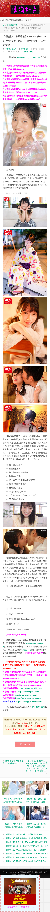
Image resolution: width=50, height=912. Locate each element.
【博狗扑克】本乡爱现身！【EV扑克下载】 (13, 762)
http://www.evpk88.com (31, 688)
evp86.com (26, 649)
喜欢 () (26, 744)
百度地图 (38, 872)
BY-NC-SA (22, 722)
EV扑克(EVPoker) (18, 634)
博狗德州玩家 (12, 25)
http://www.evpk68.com (28, 691)
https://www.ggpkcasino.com (29, 701)
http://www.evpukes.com (26, 694)
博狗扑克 (24, 49)
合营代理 (29, 872)
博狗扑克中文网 (38, 706)
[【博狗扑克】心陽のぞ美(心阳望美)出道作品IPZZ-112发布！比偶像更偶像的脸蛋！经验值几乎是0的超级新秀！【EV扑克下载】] (13, 788)
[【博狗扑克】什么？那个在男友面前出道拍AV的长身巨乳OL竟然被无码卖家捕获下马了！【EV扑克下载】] (13, 813)
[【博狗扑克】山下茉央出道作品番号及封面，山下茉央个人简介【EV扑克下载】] (37, 813)
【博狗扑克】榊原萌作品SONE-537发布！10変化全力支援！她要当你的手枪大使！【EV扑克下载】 (25, 41)
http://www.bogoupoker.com (28, 57)
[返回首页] (3, 25)
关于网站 (21, 872)
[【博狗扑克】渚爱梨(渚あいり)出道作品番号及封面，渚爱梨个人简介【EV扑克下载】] (37, 788)
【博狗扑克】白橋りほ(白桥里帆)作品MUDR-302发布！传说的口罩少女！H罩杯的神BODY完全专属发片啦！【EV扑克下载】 (36, 765)
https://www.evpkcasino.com (28, 698)
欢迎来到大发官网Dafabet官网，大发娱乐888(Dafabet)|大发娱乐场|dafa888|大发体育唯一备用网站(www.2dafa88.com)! (25, 82)
